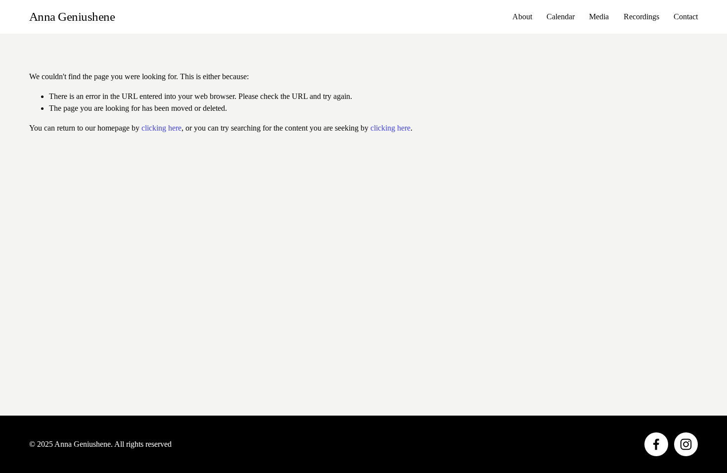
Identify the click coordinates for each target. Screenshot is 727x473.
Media (599, 16)
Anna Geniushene (72, 16)
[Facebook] (656, 444)
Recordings (641, 16)
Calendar (560, 16)
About (522, 16)
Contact (686, 16)
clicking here (161, 128)
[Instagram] (686, 444)
